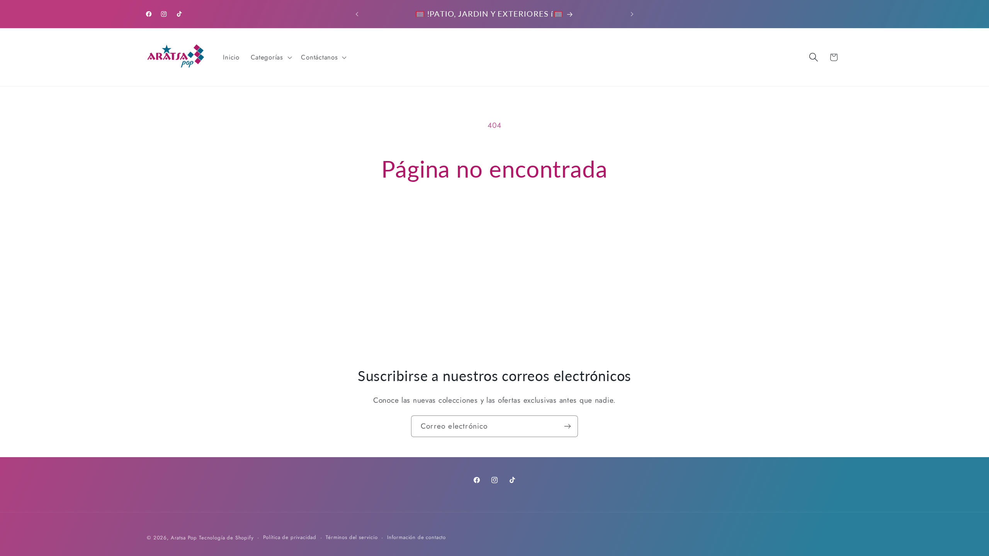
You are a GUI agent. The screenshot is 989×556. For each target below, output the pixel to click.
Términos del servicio (352, 537)
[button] (270, 57)
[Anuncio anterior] (356, 14)
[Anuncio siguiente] (632, 14)
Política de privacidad (289, 537)
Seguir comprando (494, 217)
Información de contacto (416, 537)
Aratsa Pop (184, 537)
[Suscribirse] (567, 426)
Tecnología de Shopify (226, 537)
